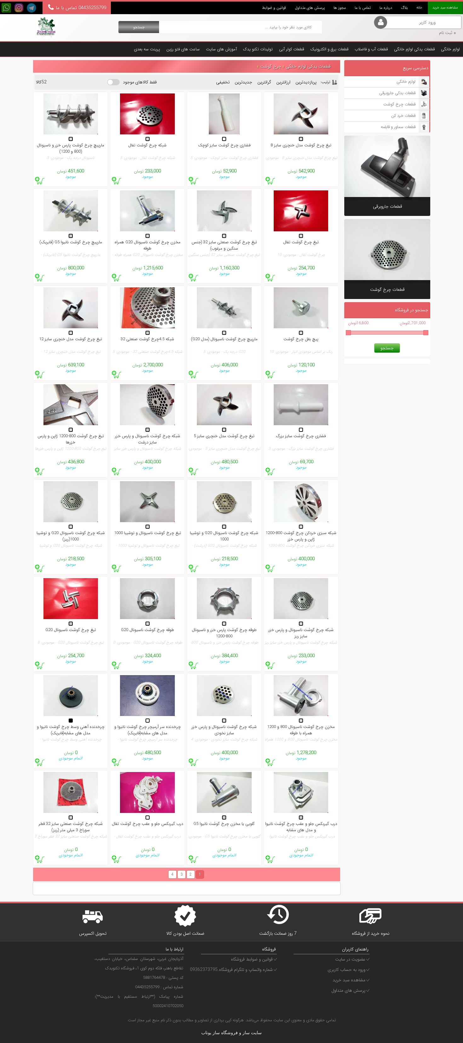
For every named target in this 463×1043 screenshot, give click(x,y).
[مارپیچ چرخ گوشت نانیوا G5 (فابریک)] (70, 211)
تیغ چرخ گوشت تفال (301, 242)
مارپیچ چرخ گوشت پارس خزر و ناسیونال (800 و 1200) (70, 148)
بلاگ (404, 8)
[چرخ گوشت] (46, 27)
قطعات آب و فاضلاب (371, 49)
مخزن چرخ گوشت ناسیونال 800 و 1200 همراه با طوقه (301, 730)
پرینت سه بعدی (147, 49)
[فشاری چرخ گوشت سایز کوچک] (224, 114)
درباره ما (386, 8)
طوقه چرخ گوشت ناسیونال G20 (147, 630)
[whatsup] (6, 8)
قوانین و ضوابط (274, 8)
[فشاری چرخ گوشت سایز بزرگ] (301, 405)
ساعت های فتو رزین (183, 49)
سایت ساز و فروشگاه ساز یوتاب (231, 1032)
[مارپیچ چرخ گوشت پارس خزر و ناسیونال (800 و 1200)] (70, 114)
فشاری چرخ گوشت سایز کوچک (224, 145)
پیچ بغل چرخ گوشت (300, 339)
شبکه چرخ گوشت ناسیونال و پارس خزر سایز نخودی (224, 730)
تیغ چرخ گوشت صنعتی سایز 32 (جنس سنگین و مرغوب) (224, 245)
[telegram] (31, 8)
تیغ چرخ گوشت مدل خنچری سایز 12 (70, 339)
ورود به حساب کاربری (346, 969)
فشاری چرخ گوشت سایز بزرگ (301, 436)
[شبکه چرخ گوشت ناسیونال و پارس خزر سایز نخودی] (224, 696)
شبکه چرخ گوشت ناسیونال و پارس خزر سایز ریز (301, 633)
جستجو (139, 27)
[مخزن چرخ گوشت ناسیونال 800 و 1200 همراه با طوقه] (301, 696)
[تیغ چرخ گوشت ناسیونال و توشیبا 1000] (147, 502)
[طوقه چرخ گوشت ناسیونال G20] (147, 599)
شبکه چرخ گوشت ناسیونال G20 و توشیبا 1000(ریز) (71, 536)
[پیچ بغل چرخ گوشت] (301, 308)
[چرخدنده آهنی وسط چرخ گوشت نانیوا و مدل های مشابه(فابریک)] (70, 696)
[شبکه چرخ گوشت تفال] (147, 114)
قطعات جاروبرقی (387, 206)
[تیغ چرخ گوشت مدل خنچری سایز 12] (70, 308)
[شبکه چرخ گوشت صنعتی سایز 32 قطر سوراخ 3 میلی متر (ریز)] (70, 792)
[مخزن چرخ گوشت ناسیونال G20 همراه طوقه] (147, 211)
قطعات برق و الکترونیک (329, 49)
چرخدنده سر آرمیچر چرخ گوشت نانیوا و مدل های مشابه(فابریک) (147, 730)
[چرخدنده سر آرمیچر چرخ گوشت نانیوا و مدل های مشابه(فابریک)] (147, 696)
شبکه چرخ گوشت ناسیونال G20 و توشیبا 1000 (224, 536)
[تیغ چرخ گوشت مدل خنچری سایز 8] (301, 114)
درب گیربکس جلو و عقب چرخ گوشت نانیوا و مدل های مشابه (301, 827)
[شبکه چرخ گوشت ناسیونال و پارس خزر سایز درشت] (147, 405)
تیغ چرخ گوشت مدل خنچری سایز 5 (224, 436)
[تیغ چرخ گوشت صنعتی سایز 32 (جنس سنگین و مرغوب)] (224, 211)
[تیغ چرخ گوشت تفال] (301, 211)
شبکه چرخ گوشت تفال (147, 145)
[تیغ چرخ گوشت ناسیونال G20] (70, 599)
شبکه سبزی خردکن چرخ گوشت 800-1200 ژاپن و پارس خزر (301, 536)
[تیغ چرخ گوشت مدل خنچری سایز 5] (224, 405)
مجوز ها (340, 8)
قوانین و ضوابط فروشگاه (252, 959)
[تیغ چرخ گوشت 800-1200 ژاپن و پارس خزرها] (70, 405)
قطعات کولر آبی (291, 49)
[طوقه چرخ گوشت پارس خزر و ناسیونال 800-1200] (224, 599)
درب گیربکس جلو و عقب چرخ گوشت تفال (147, 824)
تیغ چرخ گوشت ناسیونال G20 (70, 630)
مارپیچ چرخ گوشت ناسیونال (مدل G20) (224, 339)
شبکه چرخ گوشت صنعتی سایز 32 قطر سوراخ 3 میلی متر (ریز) (71, 827)
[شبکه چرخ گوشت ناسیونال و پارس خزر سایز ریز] (301, 599)
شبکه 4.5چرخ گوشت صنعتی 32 (147, 339)
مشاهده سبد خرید (349, 980)
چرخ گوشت (270, 66)
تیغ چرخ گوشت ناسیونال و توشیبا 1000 (147, 533)
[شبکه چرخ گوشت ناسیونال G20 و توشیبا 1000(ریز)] (70, 502)
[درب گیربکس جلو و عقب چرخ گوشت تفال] (147, 792)
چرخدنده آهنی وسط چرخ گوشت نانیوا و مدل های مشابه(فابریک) (71, 730)
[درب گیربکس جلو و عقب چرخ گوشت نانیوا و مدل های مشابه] (301, 792)
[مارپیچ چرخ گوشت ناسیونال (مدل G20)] (224, 308)
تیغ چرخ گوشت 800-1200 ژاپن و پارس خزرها (70, 439)
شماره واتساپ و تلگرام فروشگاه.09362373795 (231, 969)
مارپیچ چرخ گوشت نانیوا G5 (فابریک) (70, 242)
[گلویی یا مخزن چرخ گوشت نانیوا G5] (224, 792)
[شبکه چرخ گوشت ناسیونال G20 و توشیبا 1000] (224, 502)
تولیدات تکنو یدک (258, 49)
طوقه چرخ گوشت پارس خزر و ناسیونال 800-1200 (224, 633)
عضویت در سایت (350, 959)
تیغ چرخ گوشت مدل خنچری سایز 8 (301, 145)
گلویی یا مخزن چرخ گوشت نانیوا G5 (224, 824)
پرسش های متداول (310, 8)
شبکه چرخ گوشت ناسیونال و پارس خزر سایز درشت (147, 439)
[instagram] (19, 8)
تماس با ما (363, 8)
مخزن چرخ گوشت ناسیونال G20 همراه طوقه (147, 245)
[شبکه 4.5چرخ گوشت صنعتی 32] (147, 308)
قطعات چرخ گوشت (387, 289)
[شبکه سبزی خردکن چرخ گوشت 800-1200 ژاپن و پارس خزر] (301, 502)
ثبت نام (445, 32)
